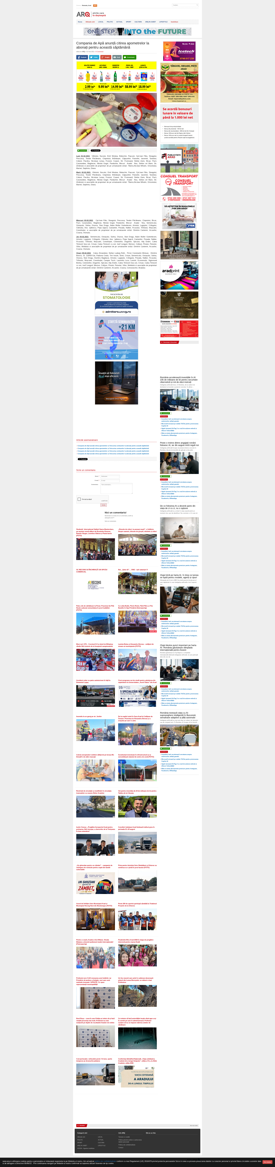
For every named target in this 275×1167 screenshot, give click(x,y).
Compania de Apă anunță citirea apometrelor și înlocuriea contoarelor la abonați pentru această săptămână (113, 446)
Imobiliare (174, 22)
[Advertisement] (117, 203)
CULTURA (138, 22)
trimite (103, 505)
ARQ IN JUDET (150, 22)
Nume (96, 476)
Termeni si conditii (124, 1137)
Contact (120, 1147)
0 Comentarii (99, 51)
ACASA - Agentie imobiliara (85, 1148)
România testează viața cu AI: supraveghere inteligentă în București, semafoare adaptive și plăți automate (178, 715)
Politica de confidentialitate (126, 1145)
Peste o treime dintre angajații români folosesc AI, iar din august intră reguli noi (179, 444)
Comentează (83, 150)
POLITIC (110, 22)
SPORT (128, 22)
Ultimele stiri (90, 22)
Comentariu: (94, 484)
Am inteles (267, 1162)
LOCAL (100, 22)
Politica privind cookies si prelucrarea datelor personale (130, 1141)
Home (80, 22)
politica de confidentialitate (105, 1161)
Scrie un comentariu (110, 521)
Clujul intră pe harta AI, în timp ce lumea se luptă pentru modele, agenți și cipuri (179, 576)
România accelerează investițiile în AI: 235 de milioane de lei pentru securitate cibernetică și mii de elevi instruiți (179, 379)
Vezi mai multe (194, 1125)
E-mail (96, 480)
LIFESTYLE (163, 22)
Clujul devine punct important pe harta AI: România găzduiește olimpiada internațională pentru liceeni (178, 647)
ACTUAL (119, 22)
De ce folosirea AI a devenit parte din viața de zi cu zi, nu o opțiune (177, 507)
